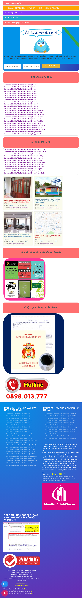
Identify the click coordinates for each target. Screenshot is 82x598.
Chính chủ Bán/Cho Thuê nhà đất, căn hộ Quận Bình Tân (23, 121)
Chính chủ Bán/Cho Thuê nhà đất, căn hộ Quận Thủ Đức (23, 123)
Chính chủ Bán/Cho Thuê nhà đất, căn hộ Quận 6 (20, 95)
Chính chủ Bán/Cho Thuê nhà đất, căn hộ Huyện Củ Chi (23, 127)
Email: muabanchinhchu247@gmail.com (21, 576)
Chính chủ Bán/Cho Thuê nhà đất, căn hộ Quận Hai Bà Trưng (24, 162)
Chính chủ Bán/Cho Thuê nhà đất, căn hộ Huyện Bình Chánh (24, 125)
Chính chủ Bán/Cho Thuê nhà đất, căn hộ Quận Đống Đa (23, 158)
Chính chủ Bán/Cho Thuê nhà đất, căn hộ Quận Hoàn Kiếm (24, 166)
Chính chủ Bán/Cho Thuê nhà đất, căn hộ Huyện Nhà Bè (23, 132)
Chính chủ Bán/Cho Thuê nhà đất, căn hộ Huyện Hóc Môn (23, 134)
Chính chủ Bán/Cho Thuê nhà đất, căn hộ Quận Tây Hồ (22, 171)
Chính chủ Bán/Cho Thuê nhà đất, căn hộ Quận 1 (20, 85)
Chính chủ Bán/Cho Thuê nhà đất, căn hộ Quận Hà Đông (23, 160)
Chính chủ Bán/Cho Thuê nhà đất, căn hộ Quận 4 (20, 91)
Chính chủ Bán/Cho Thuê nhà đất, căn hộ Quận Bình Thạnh (24, 110)
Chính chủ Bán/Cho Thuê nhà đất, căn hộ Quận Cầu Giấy (23, 156)
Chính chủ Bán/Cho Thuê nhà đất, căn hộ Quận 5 (20, 93)
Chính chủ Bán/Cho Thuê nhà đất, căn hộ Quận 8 (20, 100)
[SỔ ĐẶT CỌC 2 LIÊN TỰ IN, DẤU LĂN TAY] (34, 344)
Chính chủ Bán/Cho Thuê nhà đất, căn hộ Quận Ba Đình (23, 154)
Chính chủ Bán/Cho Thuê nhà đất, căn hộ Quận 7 (20, 97)
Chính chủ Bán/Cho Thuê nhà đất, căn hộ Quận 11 (21, 106)
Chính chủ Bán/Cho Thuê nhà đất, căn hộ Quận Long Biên (23, 169)
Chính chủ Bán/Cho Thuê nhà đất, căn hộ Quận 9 (20, 102)
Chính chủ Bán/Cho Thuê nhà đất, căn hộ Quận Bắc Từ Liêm (24, 149)
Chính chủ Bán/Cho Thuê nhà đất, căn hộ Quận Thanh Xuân (24, 173)
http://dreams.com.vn (21, 583)
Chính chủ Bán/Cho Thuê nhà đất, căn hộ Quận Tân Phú (23, 119)
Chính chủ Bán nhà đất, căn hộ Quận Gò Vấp (17, 442)
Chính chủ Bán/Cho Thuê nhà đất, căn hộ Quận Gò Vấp (23, 112)
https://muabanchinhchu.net (21, 585)
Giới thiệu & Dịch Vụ (59, 474)
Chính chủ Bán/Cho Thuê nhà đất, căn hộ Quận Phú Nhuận (24, 114)
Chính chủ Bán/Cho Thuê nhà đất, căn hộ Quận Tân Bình (23, 117)
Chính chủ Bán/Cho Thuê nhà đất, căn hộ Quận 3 (20, 89)
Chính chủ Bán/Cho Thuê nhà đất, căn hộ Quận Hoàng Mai (24, 164)
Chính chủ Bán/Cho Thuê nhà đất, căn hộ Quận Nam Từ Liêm (25, 151)
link (25, 589)
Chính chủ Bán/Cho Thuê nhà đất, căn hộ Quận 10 (21, 104)
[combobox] (12, 65)
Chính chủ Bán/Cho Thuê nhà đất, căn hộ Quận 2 (20, 87)
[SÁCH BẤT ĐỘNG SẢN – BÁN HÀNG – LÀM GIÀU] (24, 279)
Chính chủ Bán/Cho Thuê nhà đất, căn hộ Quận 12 (21, 108)
